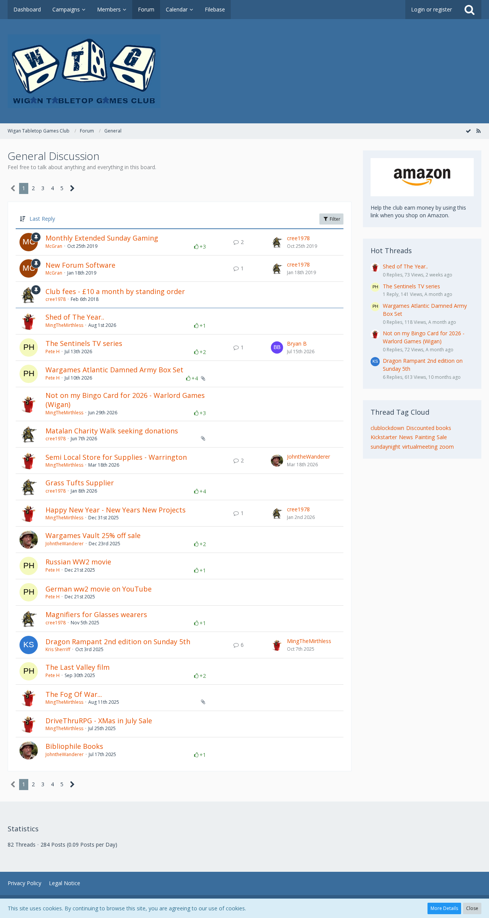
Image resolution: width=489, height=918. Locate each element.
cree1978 (298, 238)
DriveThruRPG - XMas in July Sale (98, 720)
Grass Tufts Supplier (79, 482)
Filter (334, 219)
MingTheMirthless (64, 325)
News (406, 437)
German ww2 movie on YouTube (98, 588)
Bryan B (297, 343)
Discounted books (428, 428)
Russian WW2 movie (78, 561)
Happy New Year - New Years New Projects (115, 509)
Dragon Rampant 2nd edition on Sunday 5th (117, 641)
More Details (444, 908)
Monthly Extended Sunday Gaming (101, 237)
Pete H (52, 351)
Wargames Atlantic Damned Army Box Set (114, 369)
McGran (53, 246)
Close (472, 908)
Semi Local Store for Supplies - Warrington (116, 457)
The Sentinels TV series (83, 343)
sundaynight (385, 446)
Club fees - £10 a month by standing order (115, 291)
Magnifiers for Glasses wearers (96, 614)
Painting (425, 437)
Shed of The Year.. (74, 317)
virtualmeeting (419, 446)
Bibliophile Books (74, 746)
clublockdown (387, 428)
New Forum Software (80, 265)
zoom (446, 446)
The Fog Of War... (73, 694)
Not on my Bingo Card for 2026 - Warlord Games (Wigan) (125, 400)
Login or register (431, 9)
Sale (442, 437)
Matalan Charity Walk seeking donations (111, 430)
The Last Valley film (77, 667)
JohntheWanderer (308, 456)
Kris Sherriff (57, 649)
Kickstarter (384, 437)
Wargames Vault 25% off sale (93, 535)
